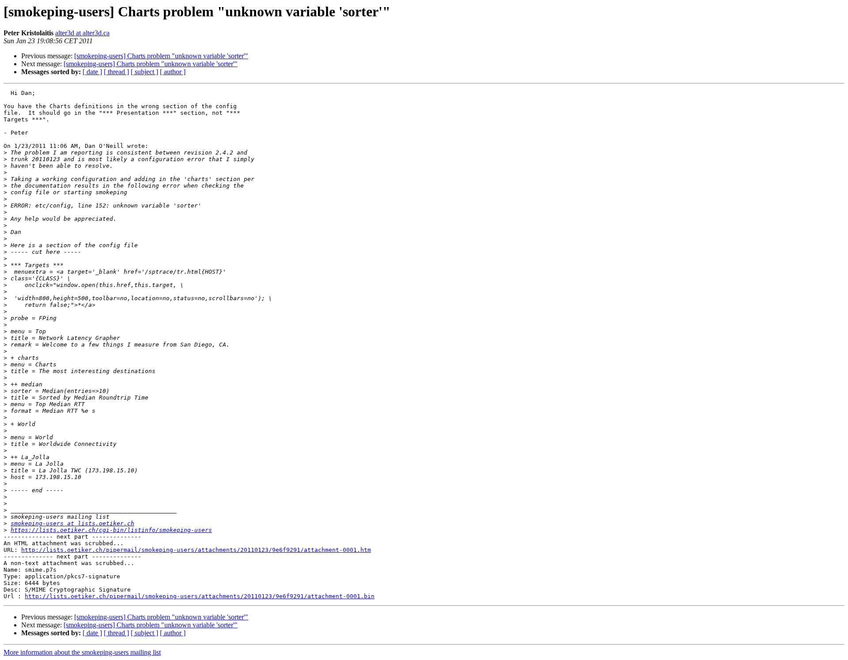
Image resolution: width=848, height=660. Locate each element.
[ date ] (92, 71)
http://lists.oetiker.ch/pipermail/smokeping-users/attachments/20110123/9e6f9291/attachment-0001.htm (196, 550)
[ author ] (173, 71)
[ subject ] (144, 71)
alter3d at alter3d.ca (82, 33)
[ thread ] (116, 71)
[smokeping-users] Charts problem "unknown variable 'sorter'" (161, 56)
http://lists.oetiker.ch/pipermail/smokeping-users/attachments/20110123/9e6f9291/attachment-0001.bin (200, 596)
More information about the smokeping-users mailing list (82, 652)
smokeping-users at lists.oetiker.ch (72, 523)
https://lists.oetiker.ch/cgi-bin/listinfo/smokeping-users (111, 530)
